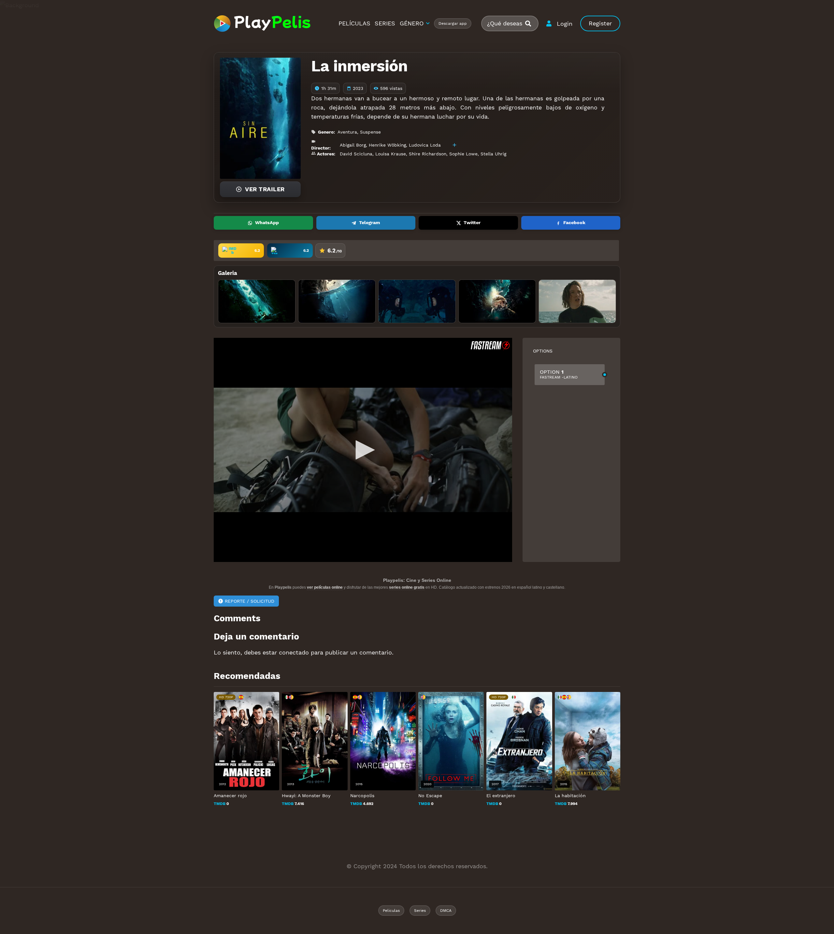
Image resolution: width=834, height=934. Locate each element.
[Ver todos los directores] (454, 145)
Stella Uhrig (493, 153)
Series (420, 910)
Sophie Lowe (463, 153)
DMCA (446, 910)
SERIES (385, 23)
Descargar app (453, 23)
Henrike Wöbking (387, 145)
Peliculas (391, 910)
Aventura (347, 132)
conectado (294, 652)
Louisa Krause (390, 153)
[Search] (531, 24)
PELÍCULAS (354, 23)
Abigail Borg (353, 145)
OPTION (559, 374)
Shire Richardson (427, 153)
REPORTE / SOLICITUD (249, 601)
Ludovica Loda (425, 145)
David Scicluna (356, 153)
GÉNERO (412, 23)
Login (564, 23)
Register (600, 23)
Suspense (370, 132)
